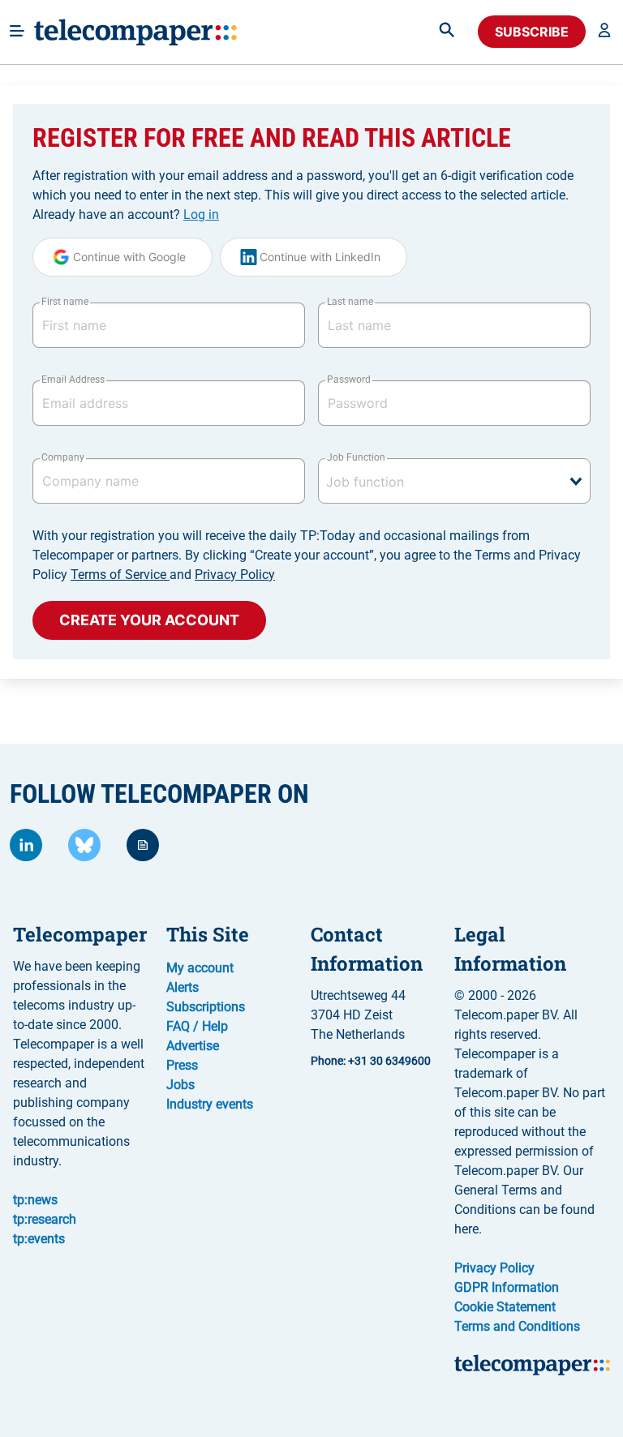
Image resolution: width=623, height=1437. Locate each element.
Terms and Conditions (517, 1326)
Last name (350, 301)
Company (62, 457)
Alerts (182, 987)
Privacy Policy (235, 574)
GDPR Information (506, 1287)
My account (200, 968)
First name (64, 301)
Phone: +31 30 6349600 (371, 1060)
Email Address (73, 379)
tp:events (39, 1238)
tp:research (44, 1219)
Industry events (209, 1104)
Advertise (192, 1045)
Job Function (356, 457)
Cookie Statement (505, 1307)
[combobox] (454, 481)
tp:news (35, 1200)
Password (349, 379)
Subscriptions (205, 1006)
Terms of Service (120, 574)
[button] (604, 31)
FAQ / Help (197, 1026)
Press (182, 1065)
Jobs (180, 1084)
